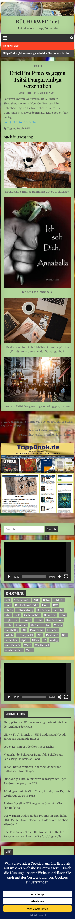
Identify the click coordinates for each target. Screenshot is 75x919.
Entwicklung (24, 610)
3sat (7, 600)
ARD (36, 600)
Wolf (29, 650)
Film (8, 615)
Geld (17, 615)
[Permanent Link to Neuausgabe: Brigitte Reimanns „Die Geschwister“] (38, 164)
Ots (24, 630)
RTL (39, 635)
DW (27, 128)
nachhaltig (11, 630)
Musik (58, 625)
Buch (20, 128)
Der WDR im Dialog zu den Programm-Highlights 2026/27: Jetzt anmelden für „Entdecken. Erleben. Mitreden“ (36, 820)
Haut (63, 615)
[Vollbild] (66, 576)
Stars (35, 640)
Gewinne (50, 615)
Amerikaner (22, 600)
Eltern (9, 610)
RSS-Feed (26, 93)
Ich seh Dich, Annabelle (37, 292)
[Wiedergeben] (9, 576)
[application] (38, 561)
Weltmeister (12, 645)
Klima (38, 620)
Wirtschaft (42, 645)
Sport (25, 640)
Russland (52, 635)
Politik (9, 635)
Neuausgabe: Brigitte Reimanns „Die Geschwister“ (37, 191)
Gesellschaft (32, 615)
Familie (58, 610)
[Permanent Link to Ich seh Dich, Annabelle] (38, 242)
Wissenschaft (13, 650)
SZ (44, 640)
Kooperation (54, 620)
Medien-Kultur (40, 625)
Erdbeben (43, 610)
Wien (27, 645)
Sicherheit (11, 640)
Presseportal (25, 635)
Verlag (54, 640)
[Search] (71, 38)
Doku (45, 605)
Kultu (8, 625)
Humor (26, 620)
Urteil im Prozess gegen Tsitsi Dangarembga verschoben (37, 79)
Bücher (38, 65)
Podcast (52, 630)
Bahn (46, 600)
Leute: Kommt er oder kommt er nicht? (29, 746)
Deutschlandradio (26, 605)
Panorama (37, 630)
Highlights (11, 620)
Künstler (21, 625)
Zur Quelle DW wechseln (20, 122)
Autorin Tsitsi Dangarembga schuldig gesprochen (37, 406)
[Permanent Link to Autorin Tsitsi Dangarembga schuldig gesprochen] (38, 379)
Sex (64, 635)
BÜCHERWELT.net (37, 21)
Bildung (59, 600)
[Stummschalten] (59, 576)
